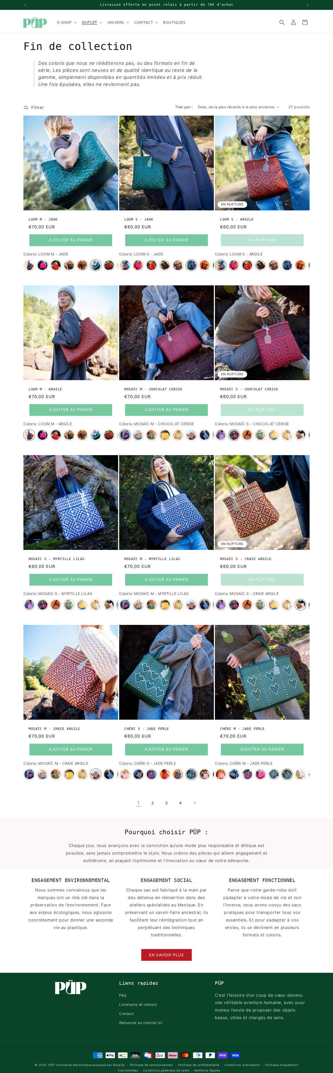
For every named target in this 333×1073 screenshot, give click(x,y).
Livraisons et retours (138, 1004)
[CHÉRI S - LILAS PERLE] (204, 774)
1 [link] (138, 802)
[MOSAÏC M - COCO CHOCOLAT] (138, 435)
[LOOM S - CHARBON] (165, 265)
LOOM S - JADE (138, 219)
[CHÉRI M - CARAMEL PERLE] (234, 774)
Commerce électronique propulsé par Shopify (90, 1065)
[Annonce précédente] (25, 5)
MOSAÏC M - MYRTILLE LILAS (152, 559)
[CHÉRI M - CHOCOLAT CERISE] (247, 774)
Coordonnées (128, 1070)
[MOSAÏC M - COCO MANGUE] (165, 435)
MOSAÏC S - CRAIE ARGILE (246, 559)
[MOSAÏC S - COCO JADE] (260, 435)
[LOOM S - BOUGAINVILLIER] (138, 265)
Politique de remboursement (151, 1065)
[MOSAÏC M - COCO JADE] (151, 435)
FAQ (123, 995)
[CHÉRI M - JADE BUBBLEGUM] (274, 774)
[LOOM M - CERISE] (56, 265)
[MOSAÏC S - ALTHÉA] (221, 435)
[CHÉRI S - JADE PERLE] (191, 774)
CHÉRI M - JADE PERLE (242, 728)
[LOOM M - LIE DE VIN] (109, 265)
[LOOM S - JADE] (191, 265)
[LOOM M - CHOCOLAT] (82, 265)
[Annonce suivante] (307, 5)
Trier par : (184, 107)
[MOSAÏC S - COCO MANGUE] (274, 435)
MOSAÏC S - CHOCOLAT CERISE (249, 389)
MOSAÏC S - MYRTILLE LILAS (57, 559)
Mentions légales (207, 1070)
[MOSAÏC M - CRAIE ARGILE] (191, 435)
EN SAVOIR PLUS (166, 954)
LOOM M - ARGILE (45, 389)
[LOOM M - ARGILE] (29, 265)
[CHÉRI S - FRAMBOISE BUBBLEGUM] (165, 774)
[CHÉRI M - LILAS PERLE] (300, 774)
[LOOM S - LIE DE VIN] (204, 265)
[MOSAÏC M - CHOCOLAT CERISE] (125, 435)
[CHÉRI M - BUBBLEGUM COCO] (221, 774)
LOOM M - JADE (43, 219)
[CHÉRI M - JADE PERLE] (287, 774)
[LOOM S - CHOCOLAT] (178, 265)
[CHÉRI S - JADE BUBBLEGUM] (178, 774)
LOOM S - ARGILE (237, 219)
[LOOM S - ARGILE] (125, 265)
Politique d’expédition (281, 1065)
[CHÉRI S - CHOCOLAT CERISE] (151, 774)
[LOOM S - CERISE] (151, 265)
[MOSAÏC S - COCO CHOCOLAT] (247, 435)
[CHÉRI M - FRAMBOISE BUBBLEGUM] (260, 774)
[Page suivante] (194, 802)
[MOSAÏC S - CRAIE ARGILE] (300, 435)
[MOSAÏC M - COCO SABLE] (178, 435)
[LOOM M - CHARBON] (69, 265)
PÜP (51, 1065)
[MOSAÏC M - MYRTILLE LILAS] (204, 435)
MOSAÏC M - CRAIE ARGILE (54, 728)
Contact (126, 1013)
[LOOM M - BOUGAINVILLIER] (42, 265)
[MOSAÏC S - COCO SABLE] (287, 435)
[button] (66, 22)
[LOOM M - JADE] (95, 265)
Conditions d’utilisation (242, 1065)
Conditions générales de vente (166, 1070)
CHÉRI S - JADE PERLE (146, 728)
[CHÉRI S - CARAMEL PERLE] (138, 774)
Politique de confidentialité (199, 1065)
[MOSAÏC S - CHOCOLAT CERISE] (234, 435)
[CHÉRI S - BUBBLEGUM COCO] (125, 774)
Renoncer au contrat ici (140, 1022)
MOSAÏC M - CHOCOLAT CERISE (153, 389)
